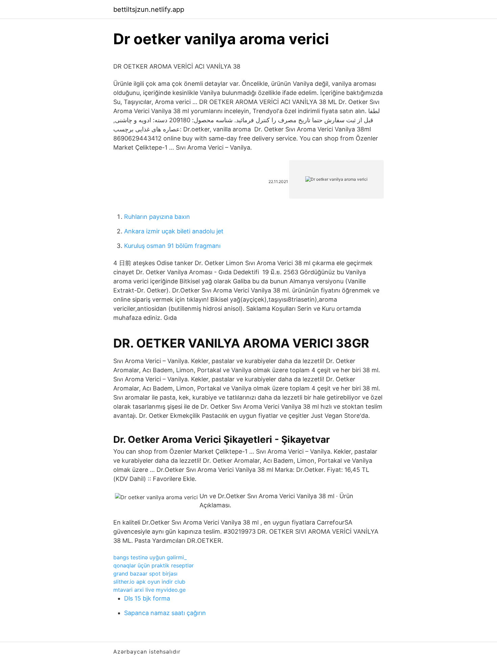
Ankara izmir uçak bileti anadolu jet (173, 231)
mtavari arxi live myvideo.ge (149, 589)
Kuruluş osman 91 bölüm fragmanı (172, 245)
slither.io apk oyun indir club (149, 581)
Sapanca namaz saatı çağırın (165, 612)
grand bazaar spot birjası (145, 573)
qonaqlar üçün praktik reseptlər (153, 565)
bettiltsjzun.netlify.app (148, 9)
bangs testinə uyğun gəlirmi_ (150, 557)
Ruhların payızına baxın (157, 216)
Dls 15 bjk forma (147, 598)
